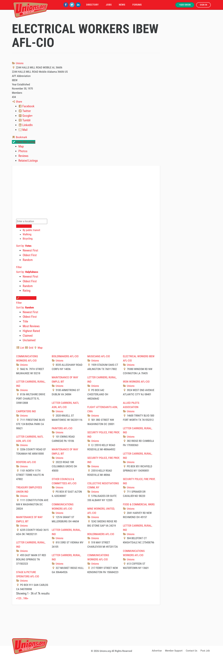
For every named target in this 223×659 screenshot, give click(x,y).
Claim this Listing (25, 142)
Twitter (26, 111)
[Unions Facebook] (65, 4)
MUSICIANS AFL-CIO (98, 356)
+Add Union (185, 4)
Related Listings (28, 160)
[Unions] (30, 9)
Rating (26, 290)
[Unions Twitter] (72, 4)
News (122, 4)
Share (18, 101)
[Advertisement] (111, 624)
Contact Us (191, 650)
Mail (24, 130)
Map (21, 146)
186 (25, 598)
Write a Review (28, 298)
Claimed (27, 336)
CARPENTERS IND (26, 411)
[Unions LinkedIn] (78, 4)
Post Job (205, 650)
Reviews (23, 156)
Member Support (174, 650)
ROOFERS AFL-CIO (26, 462)
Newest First (30, 250)
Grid (30, 347)
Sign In (203, 4)
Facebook (28, 106)
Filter (19, 267)
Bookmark (21, 137)
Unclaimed (29, 340)
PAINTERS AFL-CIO (62, 428)
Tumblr (26, 120)
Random (28, 260)
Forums (137, 4)
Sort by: (24, 245)
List (21, 347)
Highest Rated (31, 331)
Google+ (27, 116)
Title (25, 321)
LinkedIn (27, 125)
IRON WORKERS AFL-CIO (136, 381)
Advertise (157, 650)
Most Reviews (31, 326)
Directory (92, 4)
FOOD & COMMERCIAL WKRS (139, 504)
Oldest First (30, 255)
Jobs (109, 4)
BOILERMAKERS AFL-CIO (65, 356)
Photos (22, 151)
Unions (19, 63)
